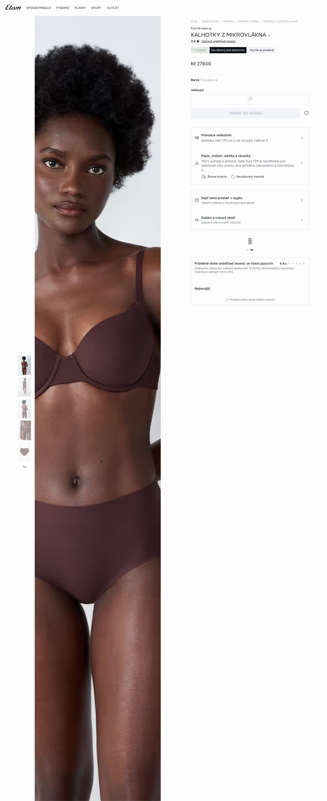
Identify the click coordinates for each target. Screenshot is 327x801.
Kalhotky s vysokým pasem (280, 21)
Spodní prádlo (210, 21)
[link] (96, 8)
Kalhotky (228, 21)
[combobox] (250, 99)
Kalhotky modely (248, 21)
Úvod (194, 21)
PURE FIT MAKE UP (201, 28)
